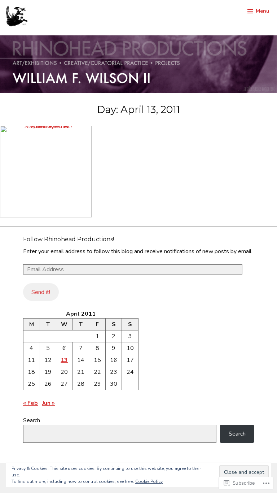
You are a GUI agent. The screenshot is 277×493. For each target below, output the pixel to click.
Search (31, 420)
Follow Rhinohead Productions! (68, 239)
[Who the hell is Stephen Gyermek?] (46, 171)
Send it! (40, 292)
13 (64, 360)
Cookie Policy (149, 481)
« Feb (30, 403)
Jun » (48, 403)
